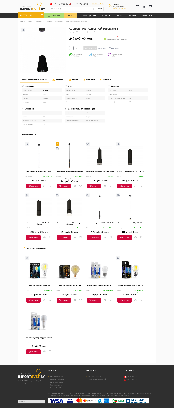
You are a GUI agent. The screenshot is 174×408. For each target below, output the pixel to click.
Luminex (45, 90)
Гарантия (119, 16)
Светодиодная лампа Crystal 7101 (39, 285)
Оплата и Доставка (88, 16)
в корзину (34, 186)
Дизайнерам (147, 16)
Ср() (124, 395)
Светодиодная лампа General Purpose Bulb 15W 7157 (39, 338)
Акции (70, 16)
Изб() (128, 395)
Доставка (60, 80)
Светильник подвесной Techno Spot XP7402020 (69, 224)
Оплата (75, 80)
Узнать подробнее (119, 8)
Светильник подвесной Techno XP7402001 (100, 171)
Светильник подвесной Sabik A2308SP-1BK (100, 223)
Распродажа (56, 16)
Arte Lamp (58, 176)
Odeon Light (28, 176)
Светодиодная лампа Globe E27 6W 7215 (130, 285)
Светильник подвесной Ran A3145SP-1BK (69, 171)
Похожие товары (29, 134)
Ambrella (88, 176)
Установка (90, 80)
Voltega (27, 290)
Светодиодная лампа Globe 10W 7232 (99, 285)
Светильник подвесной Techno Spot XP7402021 (39, 224)
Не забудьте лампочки (36, 248)
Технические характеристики (34, 80)
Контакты (106, 16)
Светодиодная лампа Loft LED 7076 (69, 285)
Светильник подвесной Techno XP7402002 (130, 171)
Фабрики (132, 16)
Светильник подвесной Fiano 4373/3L (38, 171)
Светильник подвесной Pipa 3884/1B (130, 223)
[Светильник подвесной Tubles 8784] (43, 72)
